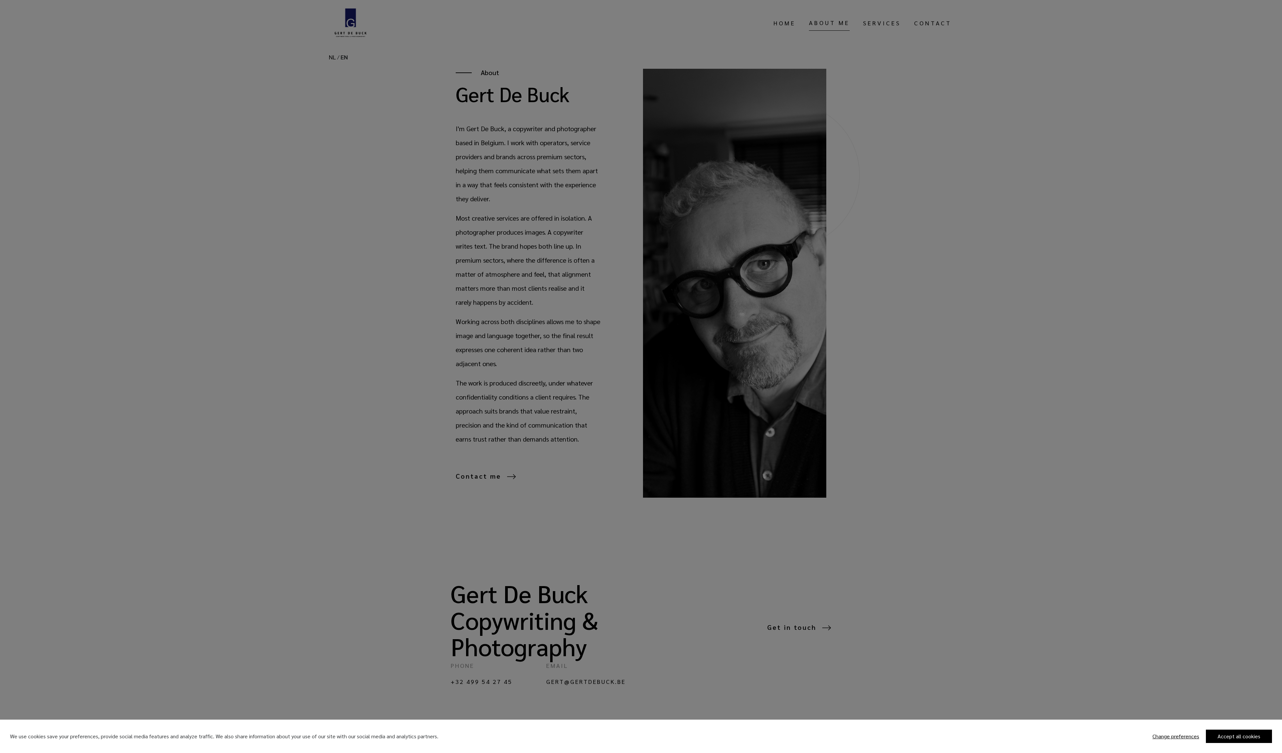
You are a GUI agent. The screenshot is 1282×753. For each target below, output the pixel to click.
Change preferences (1175, 736)
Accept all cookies (1239, 736)
